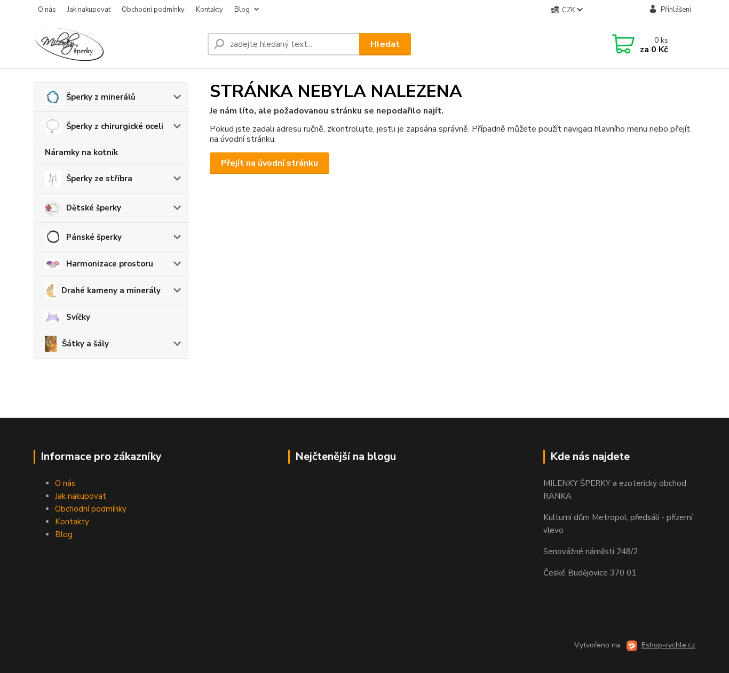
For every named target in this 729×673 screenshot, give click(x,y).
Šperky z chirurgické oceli (114, 126)
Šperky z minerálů (101, 97)
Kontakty (209, 9)
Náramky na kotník (81, 152)
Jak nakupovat (88, 9)
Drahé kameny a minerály (111, 290)
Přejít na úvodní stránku (269, 163)
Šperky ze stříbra (99, 178)
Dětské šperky (93, 207)
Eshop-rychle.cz (668, 645)
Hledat (385, 44)
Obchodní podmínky (153, 9)
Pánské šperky (94, 237)
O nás (47, 9)
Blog (242, 9)
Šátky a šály (85, 343)
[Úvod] (116, 44)
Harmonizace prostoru (109, 263)
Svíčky (78, 317)
